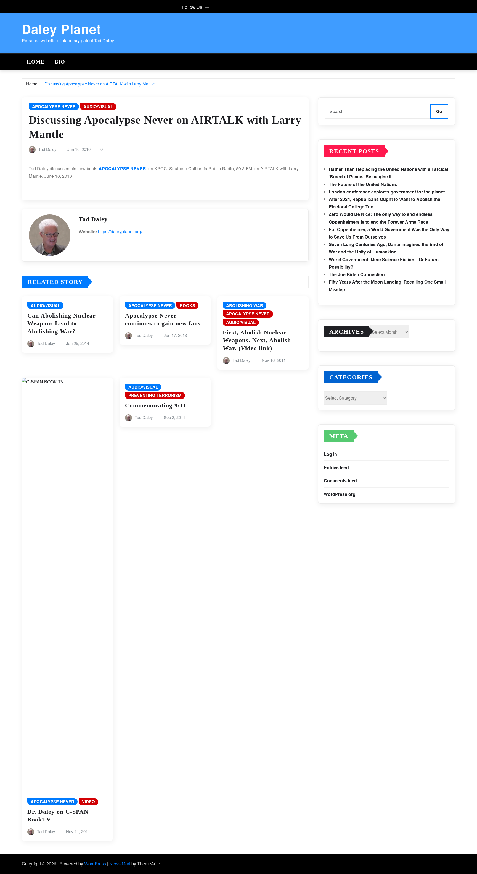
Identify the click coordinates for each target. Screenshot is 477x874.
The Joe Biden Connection (357, 274)
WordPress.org (340, 494)
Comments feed (340, 480)
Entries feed (336, 467)
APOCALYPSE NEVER (122, 168)
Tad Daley (47, 149)
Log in (330, 454)
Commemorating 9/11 (155, 405)
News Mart (119, 863)
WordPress (95, 863)
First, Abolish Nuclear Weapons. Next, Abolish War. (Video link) (257, 340)
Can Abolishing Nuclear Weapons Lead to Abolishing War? (61, 323)
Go (439, 111)
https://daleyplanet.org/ (120, 231)
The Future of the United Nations (363, 184)
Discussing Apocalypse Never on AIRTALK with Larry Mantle (99, 84)
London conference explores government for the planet (387, 192)
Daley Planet (61, 29)
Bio (60, 62)
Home (36, 62)
